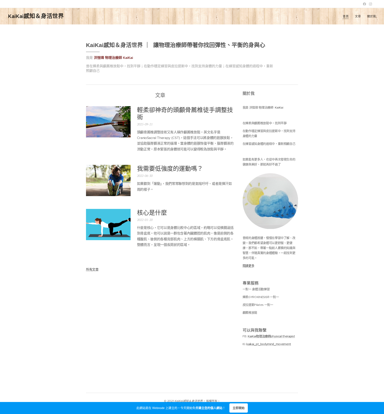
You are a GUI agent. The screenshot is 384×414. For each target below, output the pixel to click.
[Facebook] (364, 4)
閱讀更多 (248, 266)
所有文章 (92, 269)
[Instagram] (370, 4)
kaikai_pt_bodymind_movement (268, 344)
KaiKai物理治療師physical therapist (271, 336)
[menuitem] (347, 16)
